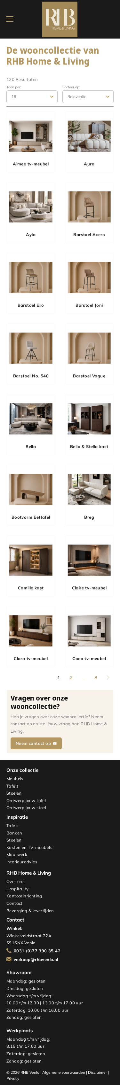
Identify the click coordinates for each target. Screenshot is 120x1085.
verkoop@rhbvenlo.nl (36, 959)
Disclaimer (97, 1072)
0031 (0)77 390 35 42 (37, 950)
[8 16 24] (32, 96)
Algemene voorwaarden (63, 1072)
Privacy (12, 1078)
